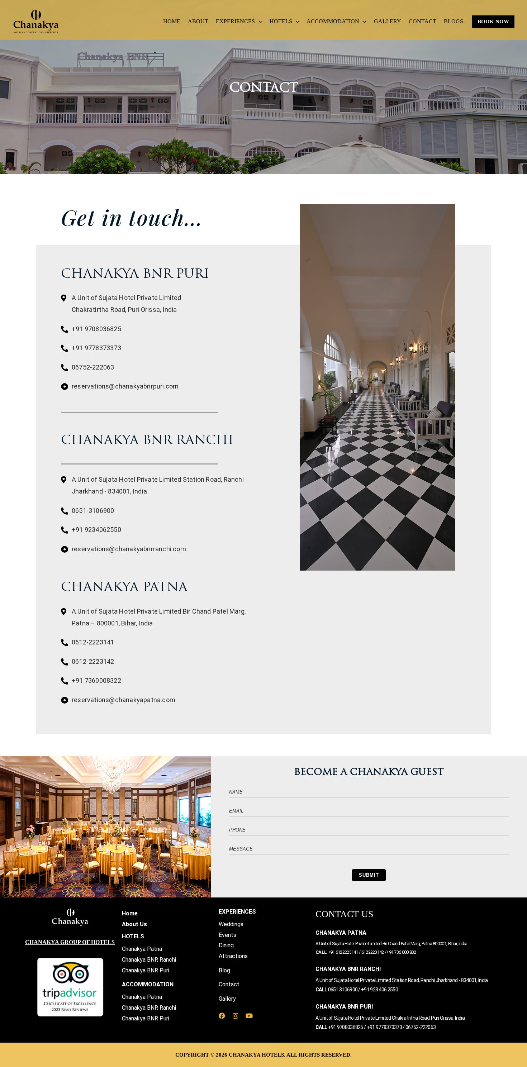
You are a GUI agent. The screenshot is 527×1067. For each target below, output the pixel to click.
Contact (422, 21)
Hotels (281, 21)
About (198, 21)
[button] (258, 21)
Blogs (453, 21)
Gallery (387, 21)
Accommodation (333, 21)
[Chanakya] (36, 21)
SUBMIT (369, 875)
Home (171, 21)
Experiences (235, 21)
